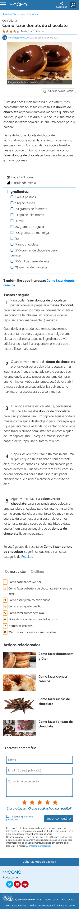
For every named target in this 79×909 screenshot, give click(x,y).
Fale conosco (68, 899)
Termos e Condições (16, 905)
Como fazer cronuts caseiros (53, 679)
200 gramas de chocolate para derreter (34, 253)
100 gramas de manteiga (32, 233)
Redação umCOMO (21, 38)
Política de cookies (66, 905)
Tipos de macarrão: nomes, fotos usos (32, 619)
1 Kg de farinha (25, 203)
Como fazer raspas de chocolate (54, 701)
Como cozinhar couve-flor (24, 582)
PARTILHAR (61, 7)
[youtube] (17, 884)
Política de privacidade (41, 905)
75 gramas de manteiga (31, 267)
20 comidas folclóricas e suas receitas (32, 632)
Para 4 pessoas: (25, 197)
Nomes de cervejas (20, 626)
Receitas (6, 14)
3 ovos (19, 221)
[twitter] (9, 884)
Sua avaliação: (16, 809)
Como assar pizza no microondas (29, 600)
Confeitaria (32, 14)
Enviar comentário (58, 818)
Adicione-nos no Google (60, 91)
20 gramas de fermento (31, 209)
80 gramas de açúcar (29, 227)
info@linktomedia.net (40, 846)
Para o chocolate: (27, 244)
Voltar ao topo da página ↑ (39, 861)
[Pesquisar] (73, 5)
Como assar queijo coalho (25, 606)
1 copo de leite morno (29, 215)
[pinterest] (24, 884)
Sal (17, 238)
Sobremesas (19, 14)
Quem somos (51, 899)
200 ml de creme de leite (32, 261)
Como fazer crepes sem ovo (26, 613)
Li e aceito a (19, 818)
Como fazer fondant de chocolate (56, 724)
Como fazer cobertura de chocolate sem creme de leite (40, 591)
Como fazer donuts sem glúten (56, 656)
